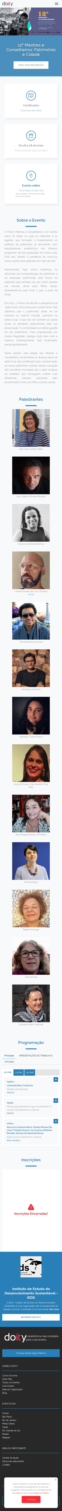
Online (5, 1413)
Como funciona (9, 1375)
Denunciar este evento (13, 1461)
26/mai (7, 1072)
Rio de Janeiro (9, 1420)
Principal (9, 1055)
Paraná (5, 1434)
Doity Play (39, 190)
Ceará (5, 1427)
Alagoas (6, 1437)
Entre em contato (31, 1317)
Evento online (31, 185)
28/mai (29, 1072)
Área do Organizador (12, 1389)
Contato (6, 1465)
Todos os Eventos (11, 1382)
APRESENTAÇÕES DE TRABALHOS (36, 1055)
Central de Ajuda (10, 1458)
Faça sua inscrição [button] (31, 65)
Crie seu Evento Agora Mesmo (31, 1353)
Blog (4, 1393)
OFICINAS (9, 1062)
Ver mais (54, 1309)
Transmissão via (26, 190)
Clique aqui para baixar (31, 110)
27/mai (18, 1072)
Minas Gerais (8, 1423)
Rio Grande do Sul (11, 1430)
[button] (56, 1079)
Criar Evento (8, 1386)
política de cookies (41, 1493)
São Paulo (7, 1416)
